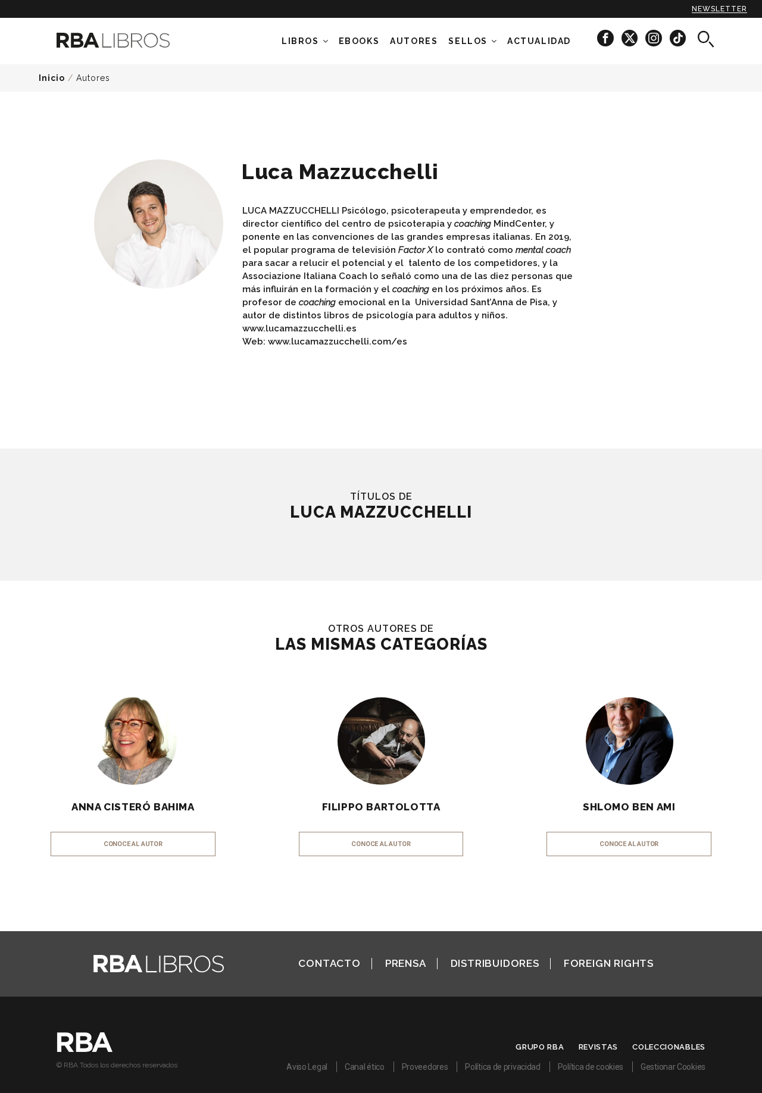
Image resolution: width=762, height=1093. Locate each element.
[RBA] (85, 1049)
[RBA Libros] (131, 40)
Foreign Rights (609, 963)
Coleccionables (668, 1046)
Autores (93, 78)
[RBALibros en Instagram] (654, 38)
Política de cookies (590, 1067)
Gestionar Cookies (673, 1067)
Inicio (52, 78)
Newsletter (719, 9)
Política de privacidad (502, 1067)
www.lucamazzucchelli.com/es (337, 341)
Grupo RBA (540, 1046)
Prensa (405, 963)
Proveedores (425, 1067)
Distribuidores (495, 963)
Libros (300, 41)
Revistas (599, 1046)
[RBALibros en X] (630, 38)
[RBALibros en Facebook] (606, 38)
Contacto (329, 963)
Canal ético (365, 1067)
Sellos (468, 41)
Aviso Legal (306, 1067)
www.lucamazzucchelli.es (299, 328)
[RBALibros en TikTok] (678, 38)
